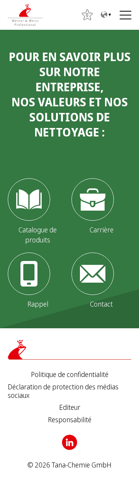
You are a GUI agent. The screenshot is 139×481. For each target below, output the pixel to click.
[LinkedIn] (69, 442)
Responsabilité (70, 420)
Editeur (69, 407)
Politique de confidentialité (69, 374)
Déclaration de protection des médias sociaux (63, 391)
